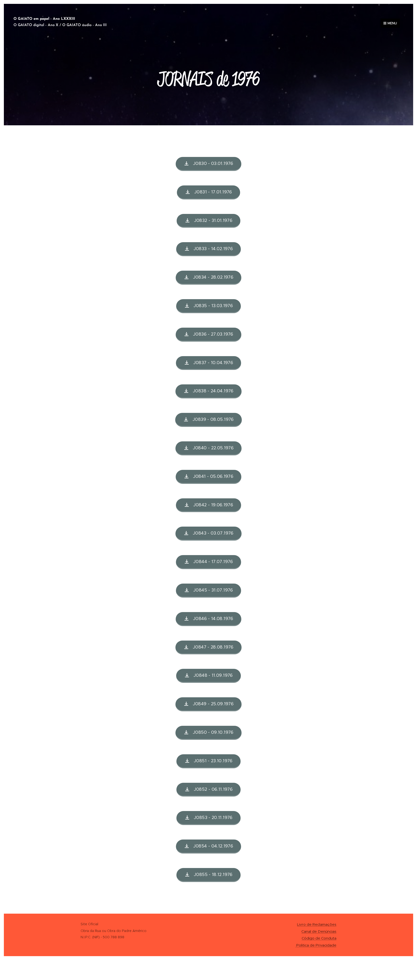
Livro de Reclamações (316, 924)
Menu (392, 23)
